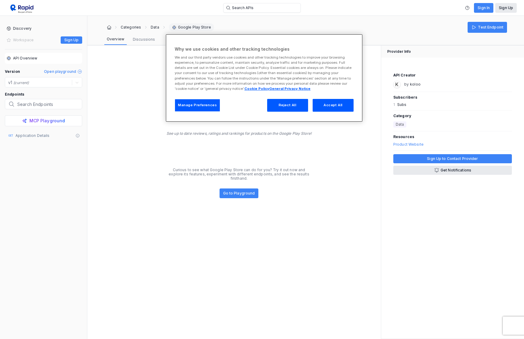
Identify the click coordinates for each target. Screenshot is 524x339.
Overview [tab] (115, 39)
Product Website (408, 144)
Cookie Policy (256, 88)
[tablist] (130, 39)
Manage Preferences (197, 105)
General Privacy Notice (290, 88)
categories (131, 27)
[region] (264, 78)
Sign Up (506, 7)
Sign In (484, 7)
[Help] (467, 8)
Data (155, 27)
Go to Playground (239, 193)
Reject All (288, 105)
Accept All (333, 105)
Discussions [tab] (144, 39)
